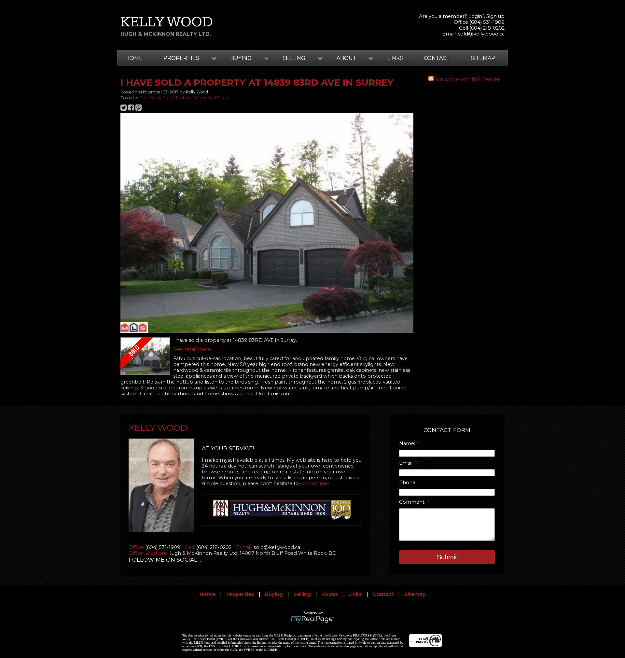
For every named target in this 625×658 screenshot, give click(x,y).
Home (134, 58)
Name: (407, 443)
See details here (192, 349)
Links (395, 58)
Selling (302, 594)
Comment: (413, 502)
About (330, 594)
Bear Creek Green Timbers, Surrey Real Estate (184, 97)
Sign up (495, 16)
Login (475, 16)
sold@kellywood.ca (481, 34)
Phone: (407, 482)
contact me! (314, 483)
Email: (407, 463)
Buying (274, 594)
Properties (240, 594)
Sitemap (483, 58)
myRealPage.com (313, 619)
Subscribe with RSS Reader (467, 79)
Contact (437, 58)
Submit (447, 557)
